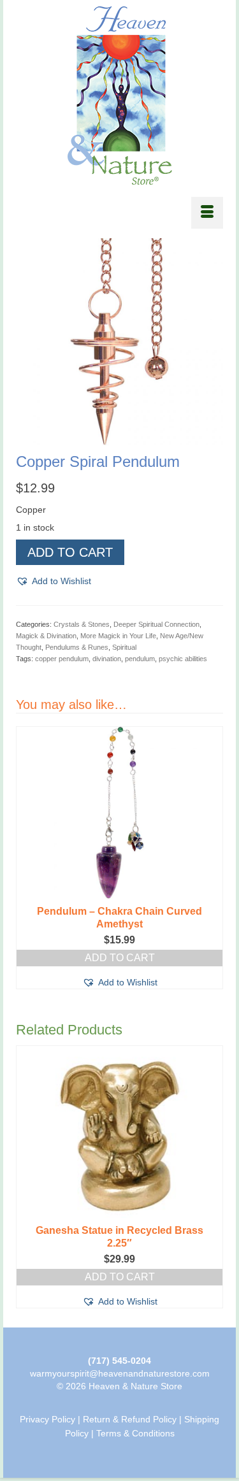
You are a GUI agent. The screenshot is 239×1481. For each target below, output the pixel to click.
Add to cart (70, 552)
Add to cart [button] (120, 1276)
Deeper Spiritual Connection (156, 624)
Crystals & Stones (82, 624)
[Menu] (207, 213)
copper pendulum (62, 658)
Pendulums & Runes (76, 647)
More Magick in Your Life (118, 636)
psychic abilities (183, 658)
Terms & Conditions (135, 1433)
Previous (27, 858)
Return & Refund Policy (130, 1419)
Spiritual (124, 647)
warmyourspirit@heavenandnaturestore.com (120, 1373)
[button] (53, 581)
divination (106, 658)
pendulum (140, 658)
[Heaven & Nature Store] (119, 95)
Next (212, 858)
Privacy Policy (47, 1419)
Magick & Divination (46, 636)
